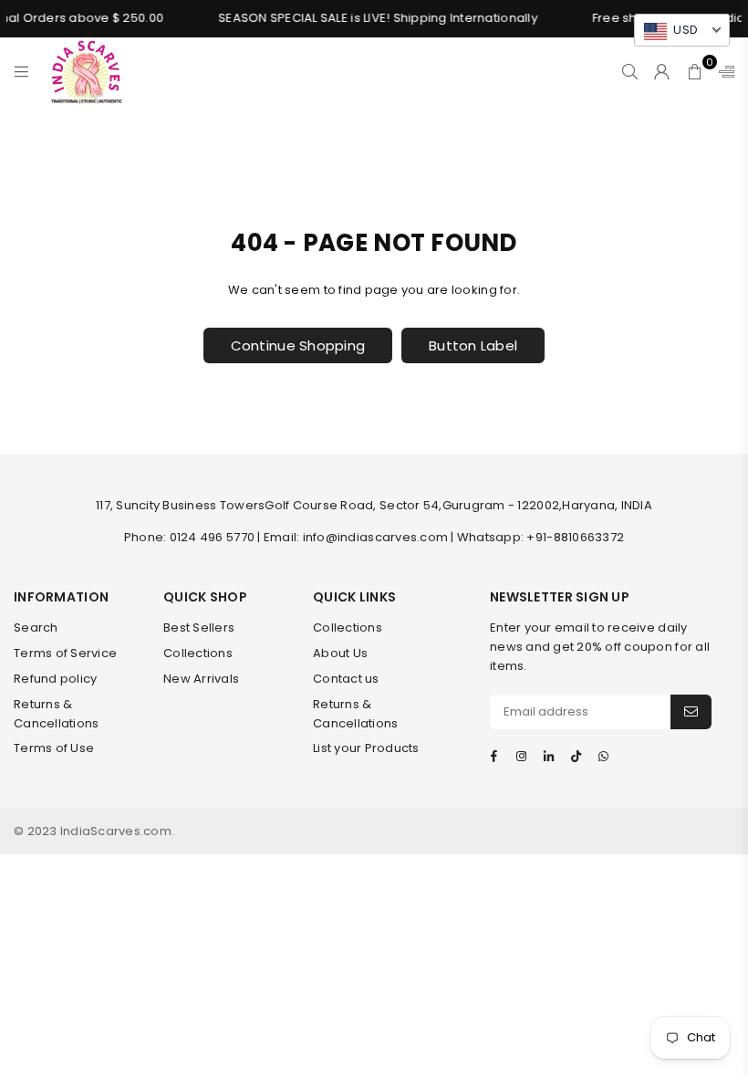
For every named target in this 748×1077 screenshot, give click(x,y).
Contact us (346, 678)
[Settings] (722, 71)
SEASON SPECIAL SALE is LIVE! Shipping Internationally (372, 17)
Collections (198, 653)
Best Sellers (198, 627)
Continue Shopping (298, 345)
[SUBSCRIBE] (691, 712)
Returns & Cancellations (56, 713)
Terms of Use (54, 748)
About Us (340, 653)
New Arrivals (201, 678)
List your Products (366, 748)
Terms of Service (65, 653)
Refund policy (55, 678)
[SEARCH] (630, 71)
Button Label (473, 345)
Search (36, 627)
